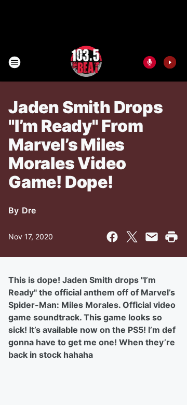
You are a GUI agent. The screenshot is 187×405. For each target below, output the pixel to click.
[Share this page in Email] (151, 237)
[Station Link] (86, 62)
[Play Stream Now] (170, 62)
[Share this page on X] (132, 237)
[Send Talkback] (149, 62)
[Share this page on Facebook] (112, 237)
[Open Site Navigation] (14, 62)
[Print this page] (171, 237)
